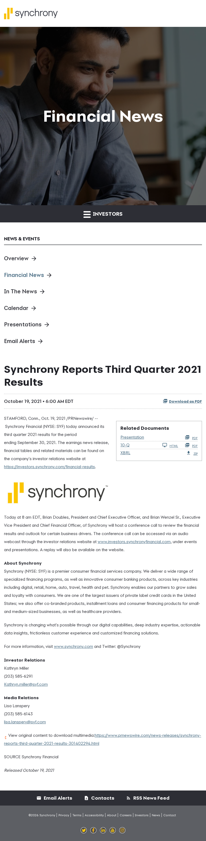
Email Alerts (19, 341)
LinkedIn (103, 830)
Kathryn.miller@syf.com (26, 684)
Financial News (24, 275)
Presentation (132, 437)
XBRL (125, 452)
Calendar (16, 308)
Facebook (93, 830)
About (111, 815)
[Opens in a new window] (57, 490)
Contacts (102, 798)
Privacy (63, 815)
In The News (20, 291)
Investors (142, 815)
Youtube (112, 830)
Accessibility (94, 815)
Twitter (83, 830)
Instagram (122, 830)
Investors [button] (107, 214)
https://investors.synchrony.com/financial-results (49, 466)
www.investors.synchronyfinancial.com (134, 541)
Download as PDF (185, 401)
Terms (77, 815)
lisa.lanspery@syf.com (25, 721)
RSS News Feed (151, 798)
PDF (195, 438)
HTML (174, 445)
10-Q (125, 444)
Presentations (23, 324)
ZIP (195, 453)
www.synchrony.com (73, 646)
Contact (169, 815)
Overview (16, 258)
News (156, 815)
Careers (126, 815)
